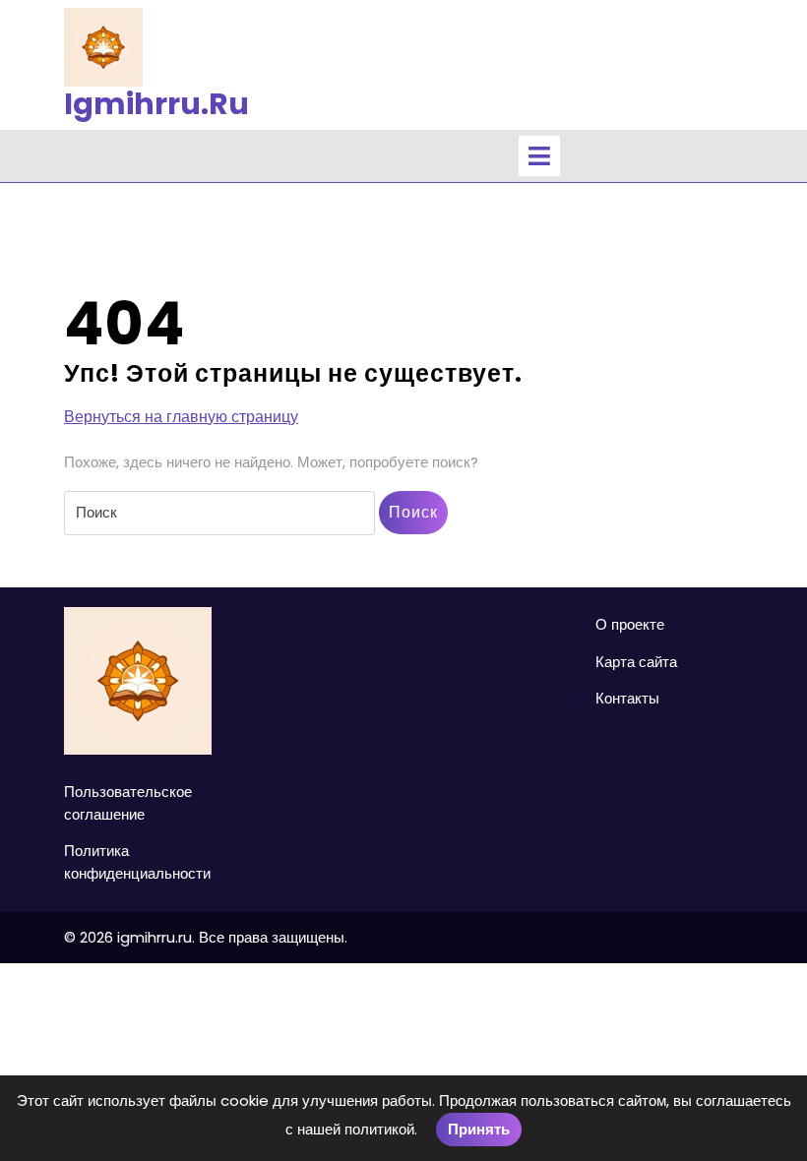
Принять (479, 1129)
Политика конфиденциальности (137, 862)
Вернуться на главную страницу (181, 417)
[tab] (539, 156)
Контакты (627, 698)
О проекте (629, 624)
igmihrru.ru (156, 104)
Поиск (413, 512)
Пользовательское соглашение (128, 803)
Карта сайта (636, 661)
